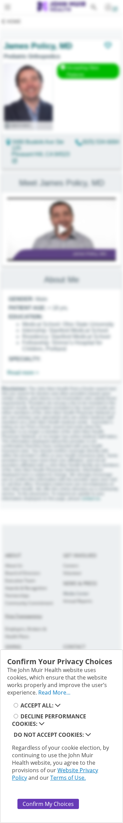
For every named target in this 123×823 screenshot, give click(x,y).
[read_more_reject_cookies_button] (88, 734)
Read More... (54, 692)
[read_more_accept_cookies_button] (57, 705)
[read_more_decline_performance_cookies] (41, 724)
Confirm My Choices (48, 804)
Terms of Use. (68, 777)
